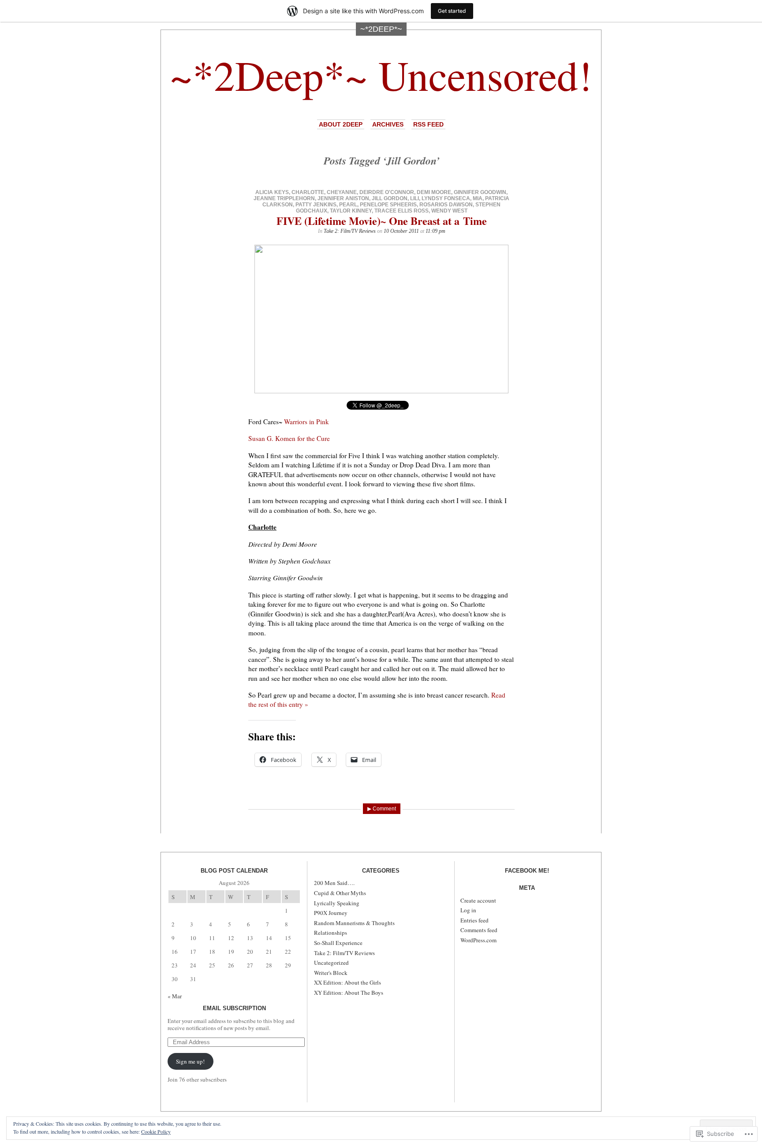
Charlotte (307, 192)
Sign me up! (190, 1061)
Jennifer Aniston (343, 198)
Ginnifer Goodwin (480, 192)
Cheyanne (342, 192)
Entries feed (474, 920)
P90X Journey (330, 913)
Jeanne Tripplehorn (284, 198)
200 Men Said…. (334, 883)
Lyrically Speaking (336, 903)
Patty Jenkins (315, 205)
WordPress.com (478, 940)
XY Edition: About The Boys (348, 993)
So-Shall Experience (338, 943)
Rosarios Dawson (446, 205)
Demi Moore (434, 192)
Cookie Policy (156, 1131)
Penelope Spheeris (388, 205)
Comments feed (478, 930)
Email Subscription (234, 1008)
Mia (477, 198)
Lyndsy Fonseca (446, 198)
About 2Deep (340, 124)
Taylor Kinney (351, 211)
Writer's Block (330, 973)
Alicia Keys (272, 192)
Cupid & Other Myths (340, 893)
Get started (452, 10)
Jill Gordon (389, 198)
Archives (387, 124)
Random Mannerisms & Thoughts (354, 923)
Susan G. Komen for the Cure (289, 438)
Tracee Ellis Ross (401, 211)
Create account (478, 900)
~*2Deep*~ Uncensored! (381, 75)
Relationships (330, 933)
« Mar (175, 996)
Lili (414, 198)
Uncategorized (331, 963)
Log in (468, 910)
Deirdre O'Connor (386, 192)
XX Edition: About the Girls (347, 982)
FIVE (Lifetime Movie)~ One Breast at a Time (381, 220)
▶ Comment (381, 809)
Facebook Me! (527, 870)
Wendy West (449, 211)
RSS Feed (428, 124)
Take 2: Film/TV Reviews (350, 231)
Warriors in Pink (306, 421)
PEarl (348, 205)
